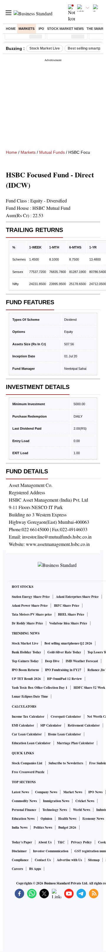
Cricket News (84, 801)
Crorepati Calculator (66, 716)
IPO (41, 28)
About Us (45, 842)
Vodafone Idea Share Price (68, 623)
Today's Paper (22, 842)
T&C (61, 842)
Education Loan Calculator (31, 743)
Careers (17, 869)
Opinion (46, 819)
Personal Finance (24, 810)
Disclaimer (19, 851)
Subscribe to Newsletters (66, 763)
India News (19, 827)
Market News (72, 792)
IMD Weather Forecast (82, 661)
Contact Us (43, 860)
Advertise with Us (69, 860)
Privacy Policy (81, 842)
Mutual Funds (52, 152)
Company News (46, 792)
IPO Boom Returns (25, 670)
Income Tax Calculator (28, 716)
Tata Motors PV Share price (32, 614)
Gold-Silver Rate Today (64, 652)
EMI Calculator (23, 725)
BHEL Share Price (71, 614)
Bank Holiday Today (26, 652)
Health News (67, 819)
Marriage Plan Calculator (75, 743)
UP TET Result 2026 (26, 679)
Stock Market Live (44, 48)
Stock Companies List (27, 763)
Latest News (20, 792)
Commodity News (24, 801)
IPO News (95, 792)
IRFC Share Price (66, 605)
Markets (26, 28)
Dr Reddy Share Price (27, 623)
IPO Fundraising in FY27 (63, 670)
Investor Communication (50, 851)
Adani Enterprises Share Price (77, 597)
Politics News (43, 827)
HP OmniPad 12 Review (64, 679)
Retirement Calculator (84, 725)
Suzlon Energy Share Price (31, 597)
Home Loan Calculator (64, 734)
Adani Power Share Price (30, 605)
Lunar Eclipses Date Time (30, 696)
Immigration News (56, 801)
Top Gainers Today (25, 661)
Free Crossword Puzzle (28, 772)
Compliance (20, 860)
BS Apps (35, 869)
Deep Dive (52, 661)
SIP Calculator (51, 725)
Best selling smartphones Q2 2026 (68, 643)
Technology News (54, 810)
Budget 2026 (67, 827)
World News (81, 810)
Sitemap (94, 860)
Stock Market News (65, 28)
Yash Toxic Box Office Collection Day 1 (39, 688)
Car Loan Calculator (27, 734)
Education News (23, 819)
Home (11, 28)
